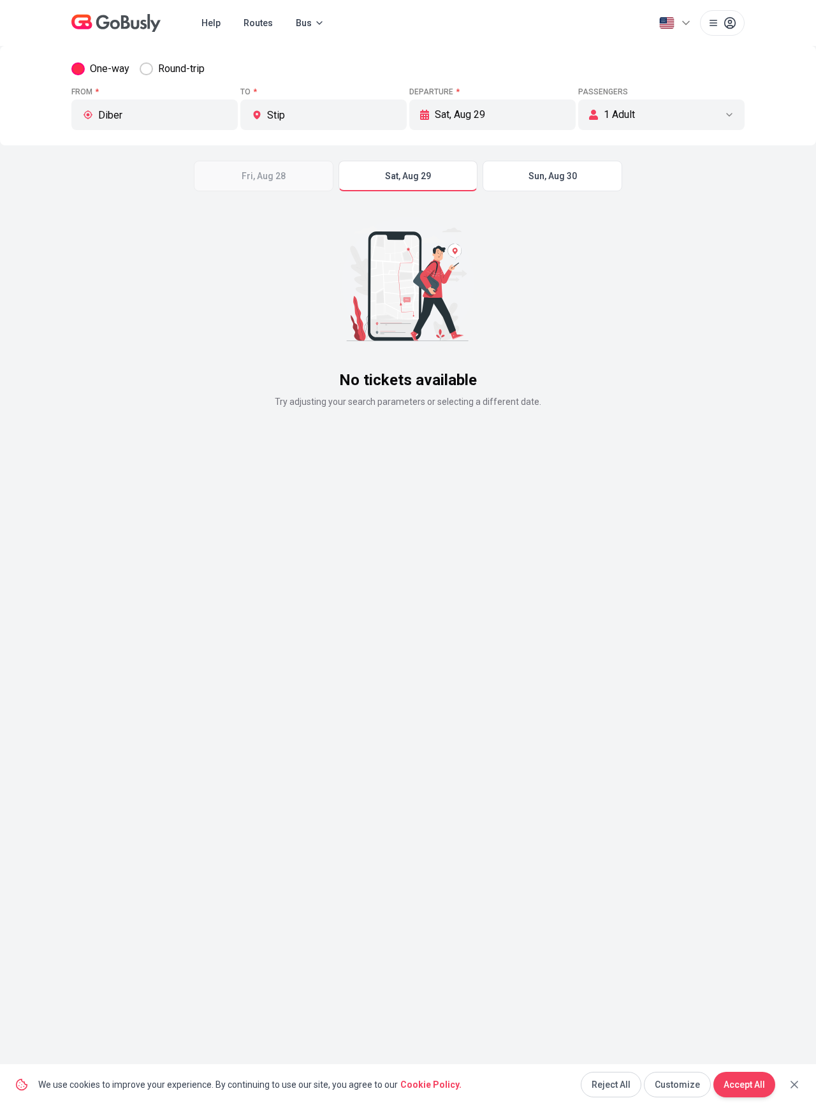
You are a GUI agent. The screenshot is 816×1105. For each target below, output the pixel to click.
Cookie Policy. (431, 1084)
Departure (434, 91)
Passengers (603, 91)
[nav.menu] (722, 23)
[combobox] (162, 114)
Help (211, 23)
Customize (677, 1084)
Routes (258, 23)
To (248, 91)
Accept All (744, 1084)
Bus (304, 23)
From (85, 91)
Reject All (611, 1084)
